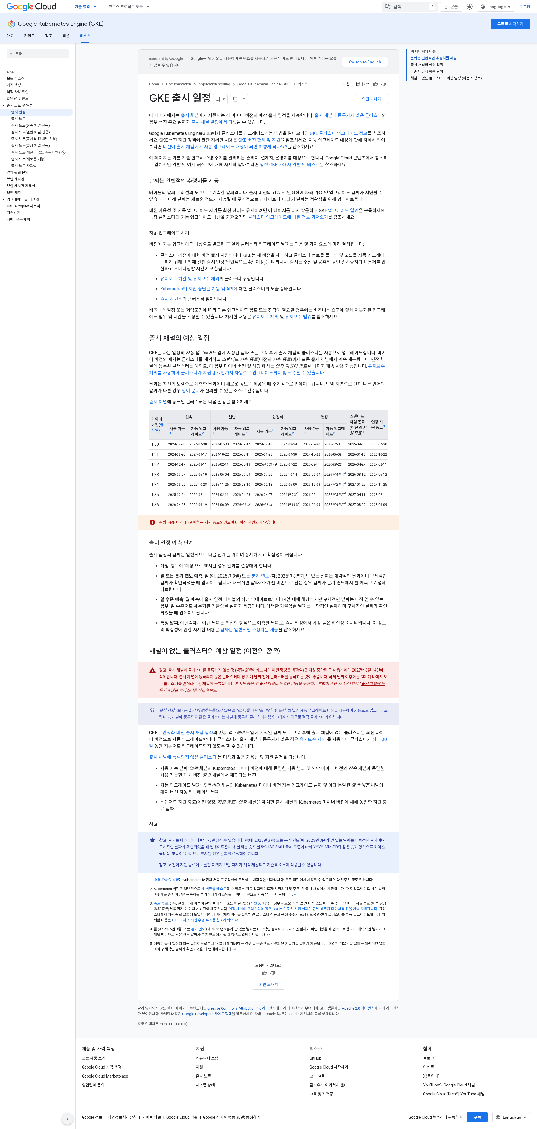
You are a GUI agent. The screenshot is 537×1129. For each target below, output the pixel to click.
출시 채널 (190, 115)
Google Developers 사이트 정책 (207, 1014)
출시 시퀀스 (171, 299)
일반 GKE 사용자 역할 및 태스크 (290, 164)
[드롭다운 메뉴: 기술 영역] (96, 6)
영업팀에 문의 (93, 1085)
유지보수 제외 (265, 317)
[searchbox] (38, 53)
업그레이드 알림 (343, 210)
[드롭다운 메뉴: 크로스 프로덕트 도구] (149, 6)
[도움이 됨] (375, 84)
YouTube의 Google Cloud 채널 (449, 1085)
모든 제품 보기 (93, 1058)
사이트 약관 (151, 1117)
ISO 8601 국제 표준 (284, 847)
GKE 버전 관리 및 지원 (259, 140)
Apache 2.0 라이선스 (358, 1008)
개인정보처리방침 (122, 1117)
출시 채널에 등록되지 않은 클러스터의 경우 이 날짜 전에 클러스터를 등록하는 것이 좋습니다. (253, 677)
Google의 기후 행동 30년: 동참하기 (231, 1117)
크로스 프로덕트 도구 (126, 6)
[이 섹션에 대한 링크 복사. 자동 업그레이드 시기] (194, 233)
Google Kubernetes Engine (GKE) (61, 23)
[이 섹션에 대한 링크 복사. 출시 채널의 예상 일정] (215, 338)
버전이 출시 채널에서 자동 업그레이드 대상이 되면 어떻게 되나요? (225, 146)
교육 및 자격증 (321, 1094)
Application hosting (214, 84)
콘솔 (454, 6)
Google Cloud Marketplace (105, 1076)
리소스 (85, 35)
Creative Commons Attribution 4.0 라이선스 (241, 1008)
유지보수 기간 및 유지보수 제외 (189, 278)
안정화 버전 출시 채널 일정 (187, 732)
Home (154, 84)
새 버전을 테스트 (214, 889)
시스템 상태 (205, 1085)
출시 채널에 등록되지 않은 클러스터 (348, 115)
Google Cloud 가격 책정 (101, 1067)
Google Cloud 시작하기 (329, 1067)
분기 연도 (260, 576)
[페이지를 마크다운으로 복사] (235, 99)
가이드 (29, 35)
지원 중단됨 (259, 903)
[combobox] (410, 7)
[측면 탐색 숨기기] (67, 1119)
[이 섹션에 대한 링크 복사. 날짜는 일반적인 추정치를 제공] (224, 181)
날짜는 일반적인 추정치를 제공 (249, 629)
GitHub (315, 1058)
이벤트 (428, 1067)
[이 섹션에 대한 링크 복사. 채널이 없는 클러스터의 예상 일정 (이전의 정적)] (285, 651)
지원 (199, 1067)
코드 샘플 (317, 1076)
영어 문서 (191, 390)
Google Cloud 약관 (182, 1117)
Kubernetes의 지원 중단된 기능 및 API (197, 289)
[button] (36, 105)
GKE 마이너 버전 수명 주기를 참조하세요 (202, 920)
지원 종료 (212, 522)
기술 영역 (82, 6)
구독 (477, 1117)
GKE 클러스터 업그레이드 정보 (339, 133)
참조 (48, 35)
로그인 (524, 6)
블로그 (428, 1058)
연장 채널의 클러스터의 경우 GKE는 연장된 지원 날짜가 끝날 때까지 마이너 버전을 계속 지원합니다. (303, 909)
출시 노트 (203, 1076)
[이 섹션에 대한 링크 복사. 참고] (163, 824)
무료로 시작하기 (510, 24)
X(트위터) (431, 1076)
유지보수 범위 (298, 317)
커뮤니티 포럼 (207, 1058)
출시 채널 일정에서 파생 (214, 122)
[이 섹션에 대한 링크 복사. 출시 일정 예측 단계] (199, 543)
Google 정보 (92, 1117)
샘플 (66, 35)
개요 (10, 35)
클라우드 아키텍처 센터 (329, 1085)
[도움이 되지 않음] (384, 84)
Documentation (178, 84)
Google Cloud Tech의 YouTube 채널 (453, 1094)
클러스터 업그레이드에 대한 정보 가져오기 (288, 217)
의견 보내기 (371, 99)
